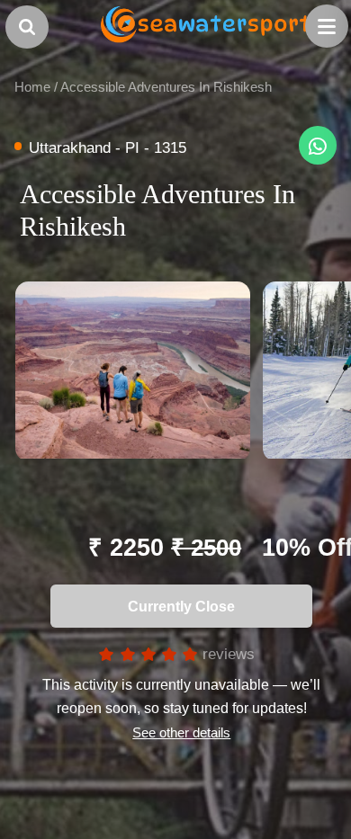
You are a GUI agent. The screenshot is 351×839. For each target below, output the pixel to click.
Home (32, 86)
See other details (182, 732)
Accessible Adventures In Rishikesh (166, 86)
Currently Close (176, 606)
